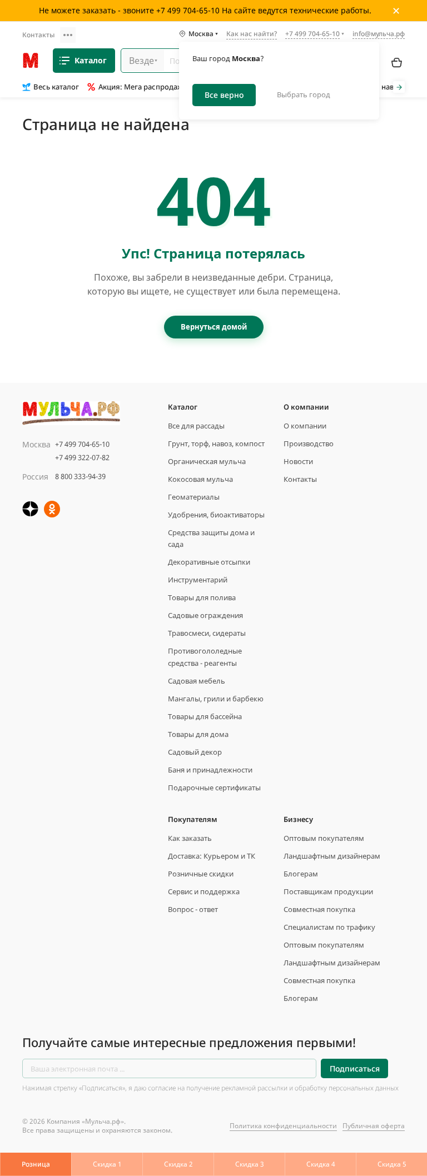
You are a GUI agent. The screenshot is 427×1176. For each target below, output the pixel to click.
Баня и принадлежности (210, 770)
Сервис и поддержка (204, 891)
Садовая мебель (196, 681)
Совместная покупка (319, 909)
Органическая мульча (207, 461)
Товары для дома (198, 734)
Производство (309, 443)
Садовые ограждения (205, 615)
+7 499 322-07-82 (82, 457)
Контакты (38, 34)
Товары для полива (202, 597)
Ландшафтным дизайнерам (332, 856)
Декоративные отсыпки (209, 562)
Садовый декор (195, 752)
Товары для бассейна (205, 716)
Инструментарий (197, 580)
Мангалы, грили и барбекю (216, 699)
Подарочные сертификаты (214, 788)
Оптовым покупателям (324, 838)
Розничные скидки (201, 874)
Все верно (224, 94)
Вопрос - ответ (193, 909)
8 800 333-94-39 (80, 476)
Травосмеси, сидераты (207, 633)
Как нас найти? (251, 34)
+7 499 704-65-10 (82, 444)
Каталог (91, 60)
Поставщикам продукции (328, 891)
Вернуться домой (214, 327)
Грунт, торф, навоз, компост (216, 443)
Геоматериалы (194, 497)
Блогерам (301, 874)
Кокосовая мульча (200, 479)
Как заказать (190, 838)
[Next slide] (399, 87)
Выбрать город (303, 94)
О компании (305, 426)
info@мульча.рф (378, 33)
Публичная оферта (373, 1125)
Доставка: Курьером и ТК (211, 856)
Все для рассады (196, 426)
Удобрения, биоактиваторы (216, 515)
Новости (298, 461)
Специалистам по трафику (329, 927)
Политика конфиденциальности (283, 1125)
